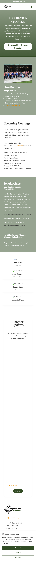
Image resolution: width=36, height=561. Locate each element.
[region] (18, 546)
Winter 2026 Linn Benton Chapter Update (17, 398)
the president (18, 146)
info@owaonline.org (12, 518)
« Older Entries (12, 485)
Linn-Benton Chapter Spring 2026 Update (16, 351)
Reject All (18, 557)
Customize (18, 552)
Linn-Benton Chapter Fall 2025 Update (17, 443)
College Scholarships (12, 105)
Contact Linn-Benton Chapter (18, 46)
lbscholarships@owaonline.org (14, 225)
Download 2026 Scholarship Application (18, 214)
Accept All (18, 548)
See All (18, 491)
